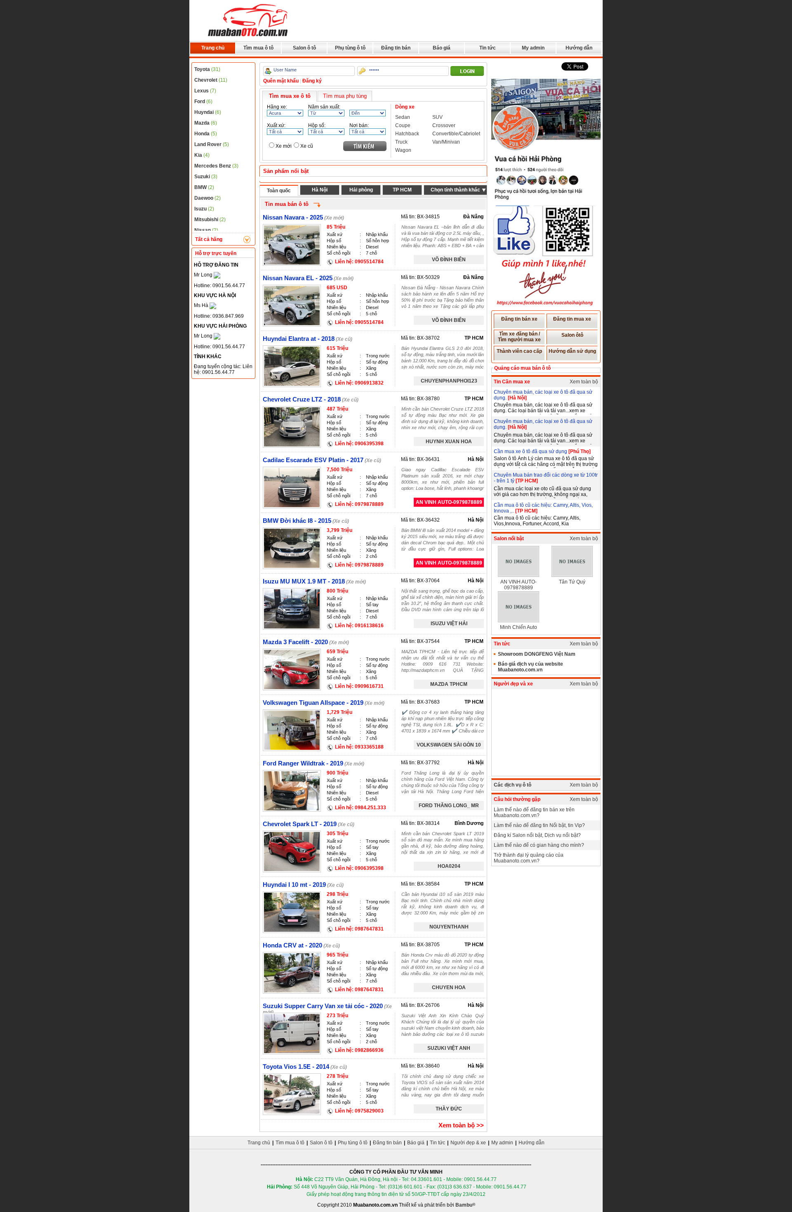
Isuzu (204, 209)
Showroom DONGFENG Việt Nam (536, 654)
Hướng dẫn (579, 48)
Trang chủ (212, 48)
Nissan (206, 230)
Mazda (205, 123)
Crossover (443, 125)
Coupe (402, 125)
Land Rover (211, 144)
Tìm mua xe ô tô (290, 96)
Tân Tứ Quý (572, 582)
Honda (205, 134)
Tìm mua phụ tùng (345, 96)
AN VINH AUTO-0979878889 (449, 502)
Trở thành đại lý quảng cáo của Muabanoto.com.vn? (528, 858)
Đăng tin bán (395, 48)
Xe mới (284, 146)
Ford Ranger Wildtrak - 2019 (303, 763)
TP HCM (402, 190)
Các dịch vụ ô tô (512, 785)
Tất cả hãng (208, 239)
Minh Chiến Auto (518, 627)
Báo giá (441, 48)
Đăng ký (312, 81)
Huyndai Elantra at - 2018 (299, 338)
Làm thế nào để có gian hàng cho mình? (539, 845)
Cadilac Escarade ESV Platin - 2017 (313, 459)
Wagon (403, 150)
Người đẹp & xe (468, 1143)
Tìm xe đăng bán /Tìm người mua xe (519, 337)
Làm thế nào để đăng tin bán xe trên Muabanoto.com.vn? (534, 812)
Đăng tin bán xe (519, 319)
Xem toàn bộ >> (461, 1125)
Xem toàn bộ (584, 382)
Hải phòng (361, 190)
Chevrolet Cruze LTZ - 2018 (302, 399)
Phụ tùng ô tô (350, 48)
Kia (202, 155)
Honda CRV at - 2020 (292, 945)
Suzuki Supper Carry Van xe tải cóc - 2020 (323, 1005)
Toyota (207, 69)
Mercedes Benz (216, 166)
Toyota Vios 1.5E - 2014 (296, 1066)
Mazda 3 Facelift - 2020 (295, 641)
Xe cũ (306, 146)
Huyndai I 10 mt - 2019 (294, 884)
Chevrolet (210, 80)
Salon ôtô (572, 335)
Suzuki (205, 177)
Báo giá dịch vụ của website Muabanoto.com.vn (530, 667)
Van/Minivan (446, 142)
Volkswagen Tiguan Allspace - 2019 (313, 702)
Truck (401, 142)
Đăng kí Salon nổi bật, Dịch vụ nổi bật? (537, 835)
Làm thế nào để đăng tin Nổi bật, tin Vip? (539, 825)
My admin (533, 48)
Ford (203, 101)
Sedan (402, 117)
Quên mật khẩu (281, 81)
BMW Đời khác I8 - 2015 (297, 520)
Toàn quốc (279, 191)
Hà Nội (320, 190)
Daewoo (207, 198)
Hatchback (407, 134)
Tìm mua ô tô (258, 48)
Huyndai (207, 112)
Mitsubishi (210, 219)
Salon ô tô (304, 48)
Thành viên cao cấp (519, 351)
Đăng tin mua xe (572, 319)
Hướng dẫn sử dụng (572, 351)
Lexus (205, 91)
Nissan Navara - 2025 (293, 217)
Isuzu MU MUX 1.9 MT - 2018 (304, 581)
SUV (437, 117)
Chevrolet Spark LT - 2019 (300, 823)
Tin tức (487, 48)
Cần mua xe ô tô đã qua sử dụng (531, 451)
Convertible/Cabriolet (456, 134)
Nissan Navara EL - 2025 (297, 277)
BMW (204, 187)
